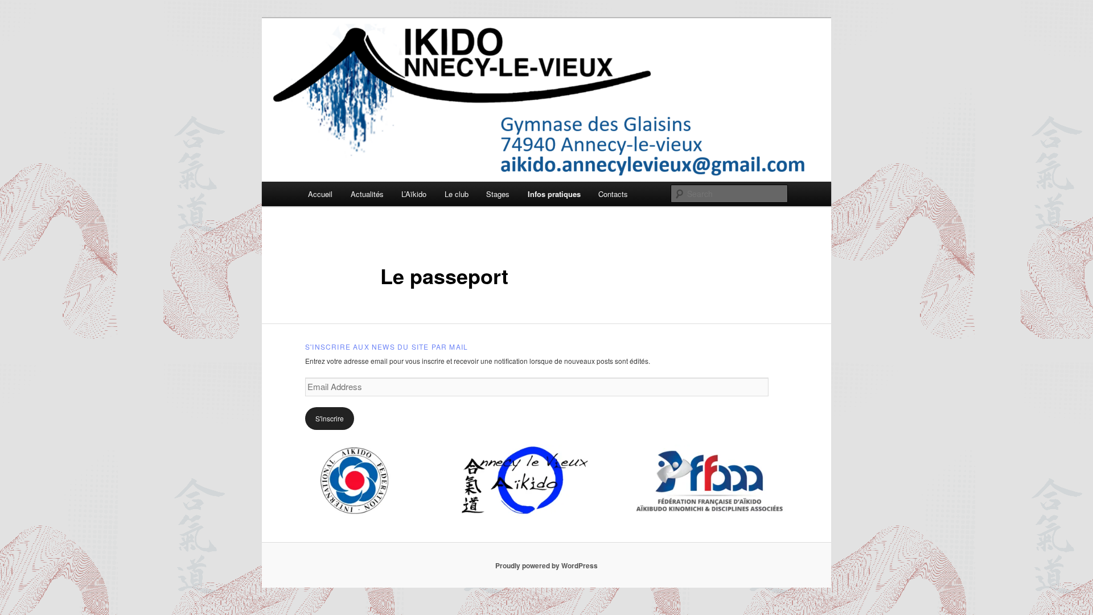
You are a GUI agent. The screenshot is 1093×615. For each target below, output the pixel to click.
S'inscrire (329, 418)
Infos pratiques (554, 193)
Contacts (613, 193)
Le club (457, 193)
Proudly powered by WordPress (546, 565)
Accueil (320, 193)
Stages (497, 193)
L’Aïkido (413, 193)
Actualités (367, 193)
